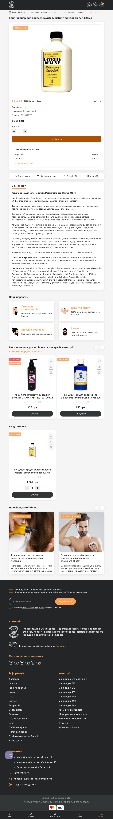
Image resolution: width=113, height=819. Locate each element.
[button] (95, 4)
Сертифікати (15, 709)
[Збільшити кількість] (25, 131)
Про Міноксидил (18, 718)
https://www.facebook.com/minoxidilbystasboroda (11, 663)
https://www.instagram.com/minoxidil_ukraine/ (16, 663)
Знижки (76, 328)
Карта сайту (15, 740)
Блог (11, 722)
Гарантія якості (81, 307)
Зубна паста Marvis (69, 727)
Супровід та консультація (29, 307)
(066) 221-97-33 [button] (21, 773)
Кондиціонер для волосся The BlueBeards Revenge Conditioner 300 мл (80, 397)
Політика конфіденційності (33, 607)
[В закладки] (51, 361)
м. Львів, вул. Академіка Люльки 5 (32, 767)
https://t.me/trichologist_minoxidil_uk (27, 663)
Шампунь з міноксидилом (73, 714)
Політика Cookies (18, 731)
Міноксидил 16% (67, 705)
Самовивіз (14, 714)
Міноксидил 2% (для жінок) (73, 678)
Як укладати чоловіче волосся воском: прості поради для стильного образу (77, 558)
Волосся (55, 12)
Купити (58, 139)
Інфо (6, 815)
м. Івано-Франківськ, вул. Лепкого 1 (33, 757)
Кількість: (16, 126)
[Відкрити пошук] (89, 4)
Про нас (13, 696)
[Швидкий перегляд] (51, 367)
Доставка (14, 678)
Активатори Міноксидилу (72, 718)
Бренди (13, 700)
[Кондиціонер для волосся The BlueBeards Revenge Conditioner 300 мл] (80, 374)
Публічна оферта (18, 727)
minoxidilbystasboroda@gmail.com (33, 778)
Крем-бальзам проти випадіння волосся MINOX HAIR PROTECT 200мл (32, 396)
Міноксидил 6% (67, 687)
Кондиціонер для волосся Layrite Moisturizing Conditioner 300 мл (32, 471)
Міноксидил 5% (67, 683)
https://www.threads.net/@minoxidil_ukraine (39, 663)
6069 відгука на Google (33, 101)
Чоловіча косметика (38, 12)
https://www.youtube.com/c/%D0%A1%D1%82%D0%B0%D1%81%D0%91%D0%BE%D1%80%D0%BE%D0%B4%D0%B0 (22, 663)
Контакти (14, 692)
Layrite (27, 107)
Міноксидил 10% (67, 696)
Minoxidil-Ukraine (18, 12)
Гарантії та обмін (18, 687)
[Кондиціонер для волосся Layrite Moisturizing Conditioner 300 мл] (32, 449)
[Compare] (100, 100)
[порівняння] (51, 372)
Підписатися (65, 601)
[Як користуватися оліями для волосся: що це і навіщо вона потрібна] (31, 531)
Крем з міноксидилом (70, 709)
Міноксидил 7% (67, 692)
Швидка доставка (33, 329)
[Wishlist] (95, 100)
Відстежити (55, 816)
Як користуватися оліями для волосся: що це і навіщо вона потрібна (27, 558)
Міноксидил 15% (67, 700)
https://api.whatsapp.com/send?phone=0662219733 (33, 663)
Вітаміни (63, 722)
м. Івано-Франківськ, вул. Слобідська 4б (35, 762)
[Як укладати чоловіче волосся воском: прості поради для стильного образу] (81, 531)
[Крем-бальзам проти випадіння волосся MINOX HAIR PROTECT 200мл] (32, 374)
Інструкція (14, 705)
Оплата (13, 683)
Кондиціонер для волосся (74, 12)
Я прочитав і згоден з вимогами (36, 608)
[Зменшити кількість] (14, 131)
